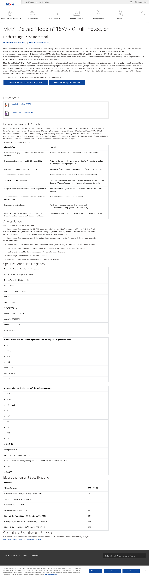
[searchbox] (122, 555)
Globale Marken (44, 2)
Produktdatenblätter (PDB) (39, 42)
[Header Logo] (10, 2)
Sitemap (6, 556)
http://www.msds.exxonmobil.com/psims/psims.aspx (23, 539)
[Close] (145, 570)
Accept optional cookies (131, 571)
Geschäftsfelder (29, 2)
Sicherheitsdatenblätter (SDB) (14, 42)
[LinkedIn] (131, 2)
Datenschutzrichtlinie (51, 575)
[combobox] (124, 555)
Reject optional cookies (112, 571)
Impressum (35, 556)
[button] (32, 15)
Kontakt (24, 556)
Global (15, 556)
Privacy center (95, 571)
